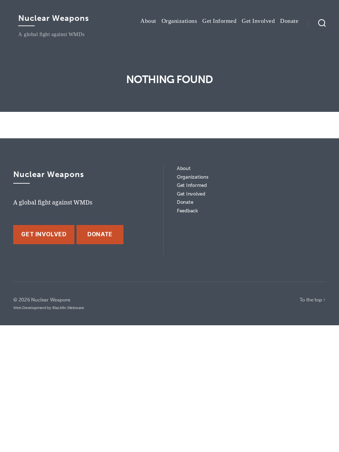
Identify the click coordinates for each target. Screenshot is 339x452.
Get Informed (219, 21)
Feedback (187, 211)
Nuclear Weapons (53, 18)
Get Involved (258, 21)
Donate (289, 21)
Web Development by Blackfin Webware (48, 307)
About (148, 21)
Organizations (179, 21)
